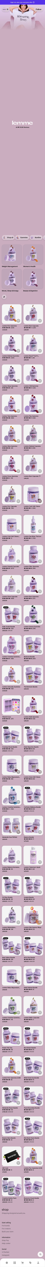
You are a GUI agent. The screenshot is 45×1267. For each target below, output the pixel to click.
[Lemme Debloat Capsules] (33, 434)
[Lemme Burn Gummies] (33, 585)
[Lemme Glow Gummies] (12, 434)
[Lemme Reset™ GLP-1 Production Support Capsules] (33, 344)
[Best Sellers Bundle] (12, 946)
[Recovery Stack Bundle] (33, 1186)
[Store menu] (6, 9)
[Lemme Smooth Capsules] (12, 555)
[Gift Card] (12, 1156)
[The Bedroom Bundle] (33, 675)
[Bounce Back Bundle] (12, 1126)
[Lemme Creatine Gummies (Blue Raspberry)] (12, 795)
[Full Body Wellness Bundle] (33, 795)
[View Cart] (22, 1263)
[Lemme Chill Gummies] (33, 374)
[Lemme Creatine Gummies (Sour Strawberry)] (12, 645)
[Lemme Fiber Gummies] (33, 555)
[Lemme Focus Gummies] (12, 464)
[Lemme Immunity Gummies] (12, 675)
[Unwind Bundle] (33, 885)
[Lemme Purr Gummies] (12, 314)
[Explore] (14, 1263)
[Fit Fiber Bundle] (12, 885)
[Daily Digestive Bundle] (33, 735)
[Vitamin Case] (12, 705)
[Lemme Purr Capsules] (12, 494)
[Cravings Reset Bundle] (12, 735)
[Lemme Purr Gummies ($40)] (12, 1066)
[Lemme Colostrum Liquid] (33, 855)
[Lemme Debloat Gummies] (12, 344)
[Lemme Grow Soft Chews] (33, 765)
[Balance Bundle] (33, 825)
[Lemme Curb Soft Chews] (33, 494)
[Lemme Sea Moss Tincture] (33, 525)
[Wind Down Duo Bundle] (33, 1066)
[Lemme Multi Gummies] (33, 705)
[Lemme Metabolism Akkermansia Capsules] (12, 916)
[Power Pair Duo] (12, 1036)
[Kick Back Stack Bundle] (33, 1126)
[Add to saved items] (18, 321)
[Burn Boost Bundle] (33, 1036)
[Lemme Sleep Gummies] (12, 374)
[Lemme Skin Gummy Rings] (33, 916)
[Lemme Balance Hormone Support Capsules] (12, 855)
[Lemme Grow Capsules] (12, 585)
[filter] (4, 297)
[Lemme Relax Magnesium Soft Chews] (12, 765)
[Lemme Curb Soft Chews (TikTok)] (12, 525)
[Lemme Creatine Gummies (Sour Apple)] (12, 1006)
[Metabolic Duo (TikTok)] (12, 825)
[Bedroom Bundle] (33, 645)
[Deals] (30, 1263)
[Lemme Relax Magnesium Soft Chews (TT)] (12, 976)
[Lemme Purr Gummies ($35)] (33, 1156)
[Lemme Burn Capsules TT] (33, 464)
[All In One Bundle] (33, 946)
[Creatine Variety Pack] (12, 1186)
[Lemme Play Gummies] (33, 404)
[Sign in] (38, 1263)
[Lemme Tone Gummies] (12, 404)
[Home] (7, 1263)
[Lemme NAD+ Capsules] (33, 1006)
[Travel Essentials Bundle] (33, 1096)
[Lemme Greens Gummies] (33, 615)
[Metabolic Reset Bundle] (12, 1096)
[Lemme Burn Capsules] (33, 314)
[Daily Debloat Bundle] (33, 976)
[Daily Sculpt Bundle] (12, 615)
